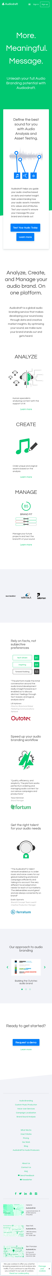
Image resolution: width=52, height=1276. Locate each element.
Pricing (26, 1138)
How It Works (26, 1134)
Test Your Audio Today (25, 228)
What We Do (26, 1130)
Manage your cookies (42, 1268)
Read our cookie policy (19, 1273)
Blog (26, 1146)
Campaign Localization (26, 1113)
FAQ (26, 1171)
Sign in (36, 4)
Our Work (26, 1142)
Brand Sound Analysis (26, 1117)
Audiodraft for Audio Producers (26, 1150)
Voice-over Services (26, 1109)
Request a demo (26, 1042)
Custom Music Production (26, 1105)
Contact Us (26, 1167)
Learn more (25, 237)
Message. (26, 61)
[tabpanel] (26, 974)
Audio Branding (26, 1101)
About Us (26, 1163)
